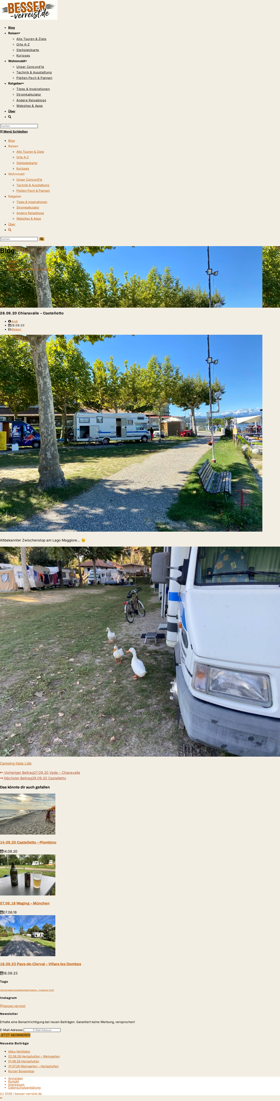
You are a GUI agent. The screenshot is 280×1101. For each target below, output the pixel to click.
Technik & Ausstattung (32, 185)
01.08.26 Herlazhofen (23, 1061)
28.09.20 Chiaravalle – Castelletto (29, 269)
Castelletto (18, 990)
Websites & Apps (28, 218)
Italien (26, 990)
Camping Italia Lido (16, 763)
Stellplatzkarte (26, 163)
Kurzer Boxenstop (21, 1071)
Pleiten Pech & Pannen (33, 191)
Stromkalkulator (27, 207)
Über (11, 224)
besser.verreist (14, 1006)
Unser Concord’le (29, 180)
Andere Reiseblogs (30, 213)
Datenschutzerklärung (24, 1088)
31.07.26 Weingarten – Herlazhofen (33, 1066)
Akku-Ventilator (19, 1051)
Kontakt (13, 1081)
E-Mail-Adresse (11, 1030)
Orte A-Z (22, 157)
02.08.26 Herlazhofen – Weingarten (34, 1056)
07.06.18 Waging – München (25, 903)
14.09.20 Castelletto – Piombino (28, 842)
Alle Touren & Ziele (30, 152)
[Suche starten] (41, 239)
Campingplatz (6, 990)
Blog (11, 141)
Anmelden (15, 1078)
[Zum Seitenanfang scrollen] (1, 1098)
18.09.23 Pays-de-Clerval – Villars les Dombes (40, 964)
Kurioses (22, 168)
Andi (14, 321)
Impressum (16, 1084)
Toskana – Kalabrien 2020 (41, 990)
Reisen (16, 329)
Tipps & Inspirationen (31, 202)
